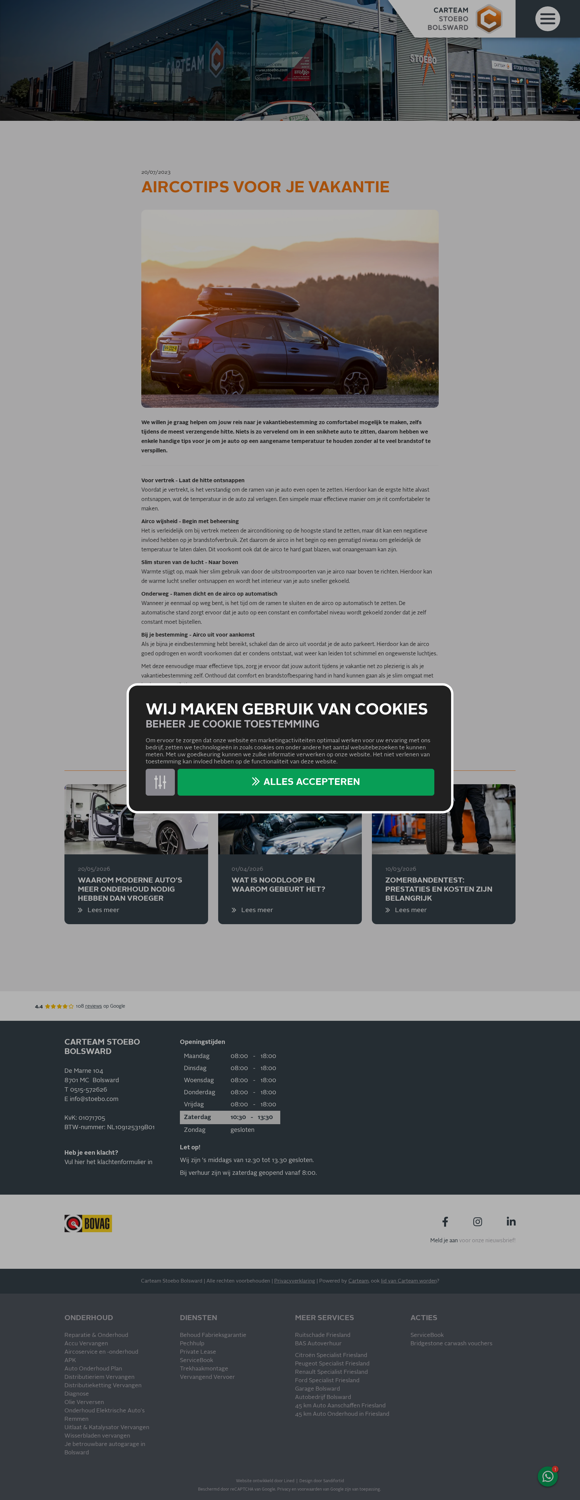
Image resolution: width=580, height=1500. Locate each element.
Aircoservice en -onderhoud (101, 1352)
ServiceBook (196, 1360)
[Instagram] (477, 1222)
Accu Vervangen (86, 1344)
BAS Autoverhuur (318, 1344)
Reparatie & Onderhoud (96, 1335)
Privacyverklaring (294, 1281)
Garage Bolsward (317, 1389)
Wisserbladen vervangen (97, 1436)
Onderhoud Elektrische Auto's (104, 1411)
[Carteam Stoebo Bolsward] (465, 18)
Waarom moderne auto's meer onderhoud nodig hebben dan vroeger (130, 889)
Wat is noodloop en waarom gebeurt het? (278, 885)
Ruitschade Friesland (322, 1335)
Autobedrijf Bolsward (323, 1397)
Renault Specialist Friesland (331, 1372)
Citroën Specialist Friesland (331, 1355)
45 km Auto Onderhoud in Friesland (342, 1414)
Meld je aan (444, 1240)
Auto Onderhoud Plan (93, 1369)
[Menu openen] (548, 19)
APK (70, 1360)
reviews (93, 1006)
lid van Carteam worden (409, 1281)
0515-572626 (88, 1090)
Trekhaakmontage (204, 1369)
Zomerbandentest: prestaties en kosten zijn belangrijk (438, 889)
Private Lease (198, 1352)
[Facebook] (445, 1222)
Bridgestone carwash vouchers (451, 1344)
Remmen (76, 1419)
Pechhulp (192, 1344)
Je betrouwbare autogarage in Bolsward (104, 1449)
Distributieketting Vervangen (103, 1386)
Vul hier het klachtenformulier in (108, 1162)
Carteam (358, 1281)
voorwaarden (309, 1490)
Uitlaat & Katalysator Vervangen (106, 1428)
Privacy (284, 1490)
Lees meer (102, 910)
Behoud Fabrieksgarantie (213, 1335)
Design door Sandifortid (321, 1481)
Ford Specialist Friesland (327, 1381)
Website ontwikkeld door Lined (265, 1481)
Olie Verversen (84, 1402)
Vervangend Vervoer (207, 1377)
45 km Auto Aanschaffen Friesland (340, 1406)
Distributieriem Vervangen (99, 1377)
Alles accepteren (311, 782)
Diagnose (76, 1394)
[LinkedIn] (511, 1222)
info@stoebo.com (94, 1099)
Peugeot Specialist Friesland (332, 1364)
